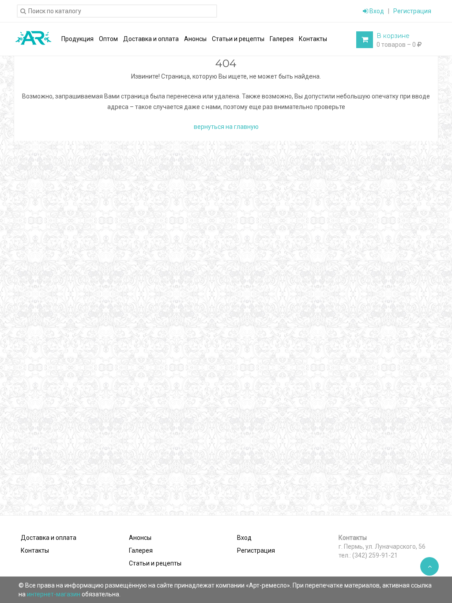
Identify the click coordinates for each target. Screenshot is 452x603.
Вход (376, 11)
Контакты (35, 550)
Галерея (141, 550)
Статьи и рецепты (155, 563)
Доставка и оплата (48, 537)
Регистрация (412, 11)
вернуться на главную (226, 126)
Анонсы (140, 537)
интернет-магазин (54, 594)
